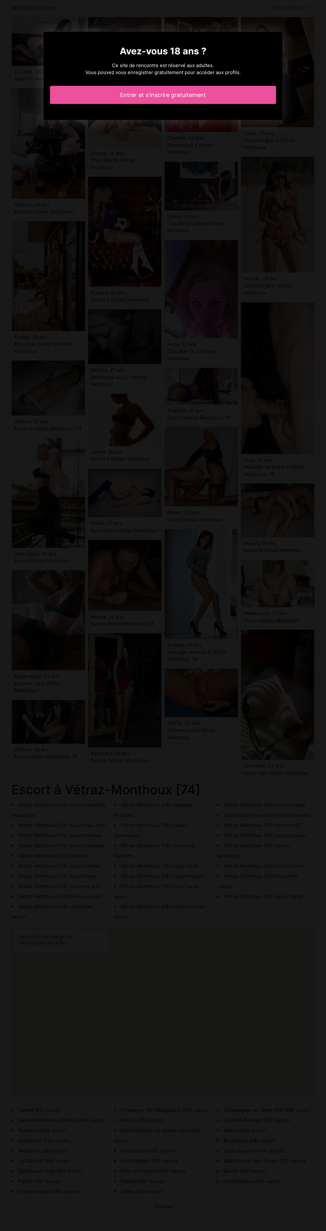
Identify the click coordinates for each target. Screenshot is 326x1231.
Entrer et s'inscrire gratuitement (163, 95)
